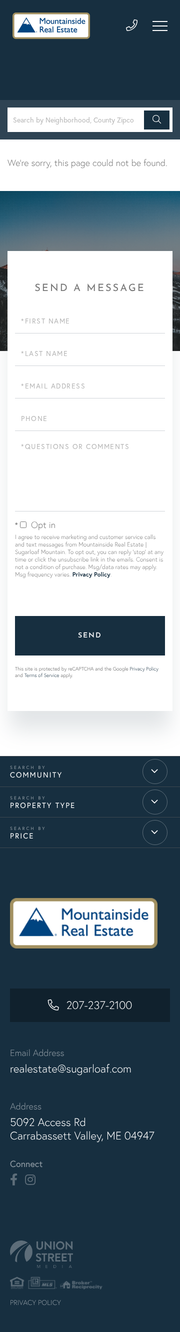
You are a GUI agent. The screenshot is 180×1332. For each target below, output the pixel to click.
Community (36, 775)
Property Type (43, 805)
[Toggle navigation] (160, 26)
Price (22, 836)
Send (90, 636)
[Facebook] (14, 1180)
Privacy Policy (91, 574)
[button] (157, 120)
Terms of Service (42, 675)
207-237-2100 (99, 1005)
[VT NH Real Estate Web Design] (90, 1254)
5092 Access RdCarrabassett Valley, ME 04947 (82, 1129)
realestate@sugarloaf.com (71, 1069)
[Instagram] (30, 1180)
